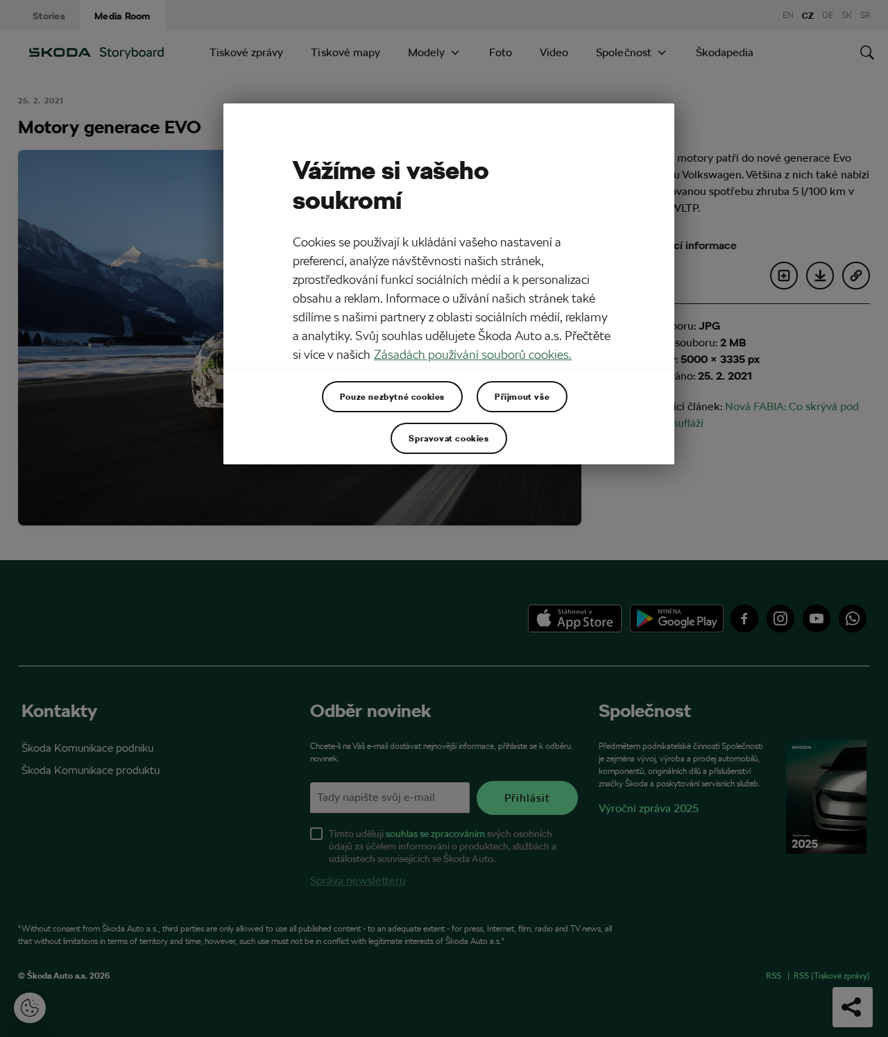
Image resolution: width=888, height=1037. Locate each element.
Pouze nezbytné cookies (392, 396)
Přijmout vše (522, 396)
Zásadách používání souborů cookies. (473, 354)
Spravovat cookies (448, 438)
